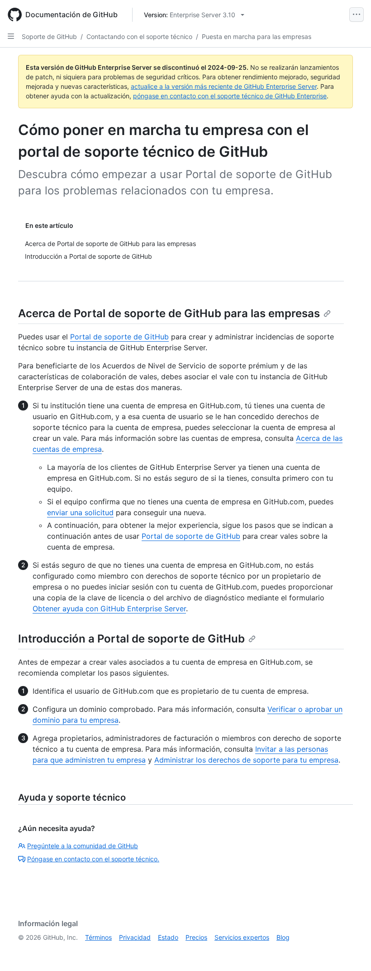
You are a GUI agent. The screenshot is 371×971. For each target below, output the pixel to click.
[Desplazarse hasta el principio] (351, 951)
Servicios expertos (241, 937)
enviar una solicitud (80, 512)
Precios (196, 937)
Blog (283, 937)
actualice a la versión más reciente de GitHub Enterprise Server (224, 86)
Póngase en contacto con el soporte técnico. (93, 859)
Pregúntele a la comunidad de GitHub (82, 846)
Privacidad (135, 937)
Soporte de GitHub (49, 36)
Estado (168, 937)
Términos (98, 937)
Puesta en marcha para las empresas (256, 36)
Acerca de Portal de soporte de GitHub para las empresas (169, 313)
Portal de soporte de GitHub (119, 336)
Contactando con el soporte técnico (139, 36)
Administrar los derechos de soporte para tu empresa (246, 759)
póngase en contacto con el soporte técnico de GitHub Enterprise (230, 96)
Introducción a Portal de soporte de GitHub (131, 638)
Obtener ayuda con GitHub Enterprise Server (109, 608)
